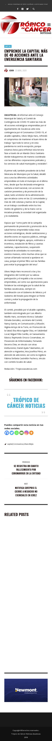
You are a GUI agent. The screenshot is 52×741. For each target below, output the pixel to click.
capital (10, 444)
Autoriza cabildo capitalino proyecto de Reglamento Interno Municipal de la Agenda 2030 (25, 667)
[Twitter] (27, 9)
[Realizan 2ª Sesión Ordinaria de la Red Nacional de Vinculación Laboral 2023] (21, 613)
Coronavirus (18, 444)
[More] (31, 433)
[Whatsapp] (16, 433)
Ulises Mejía (28, 444)
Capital (8, 46)
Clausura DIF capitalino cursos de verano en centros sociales (25, 594)
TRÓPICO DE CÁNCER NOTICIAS (26, 402)
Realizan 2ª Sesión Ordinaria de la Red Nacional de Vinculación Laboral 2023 (23, 629)
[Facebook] (18, 9)
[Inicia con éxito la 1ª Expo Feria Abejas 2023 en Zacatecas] (21, 541)
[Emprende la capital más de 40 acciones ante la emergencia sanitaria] (26, 91)
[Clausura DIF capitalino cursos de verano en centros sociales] (21, 577)
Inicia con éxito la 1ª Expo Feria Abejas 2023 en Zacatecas (26, 558)
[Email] (21, 433)
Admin (11, 70)
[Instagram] (22, 9)
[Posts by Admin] (6, 70)
